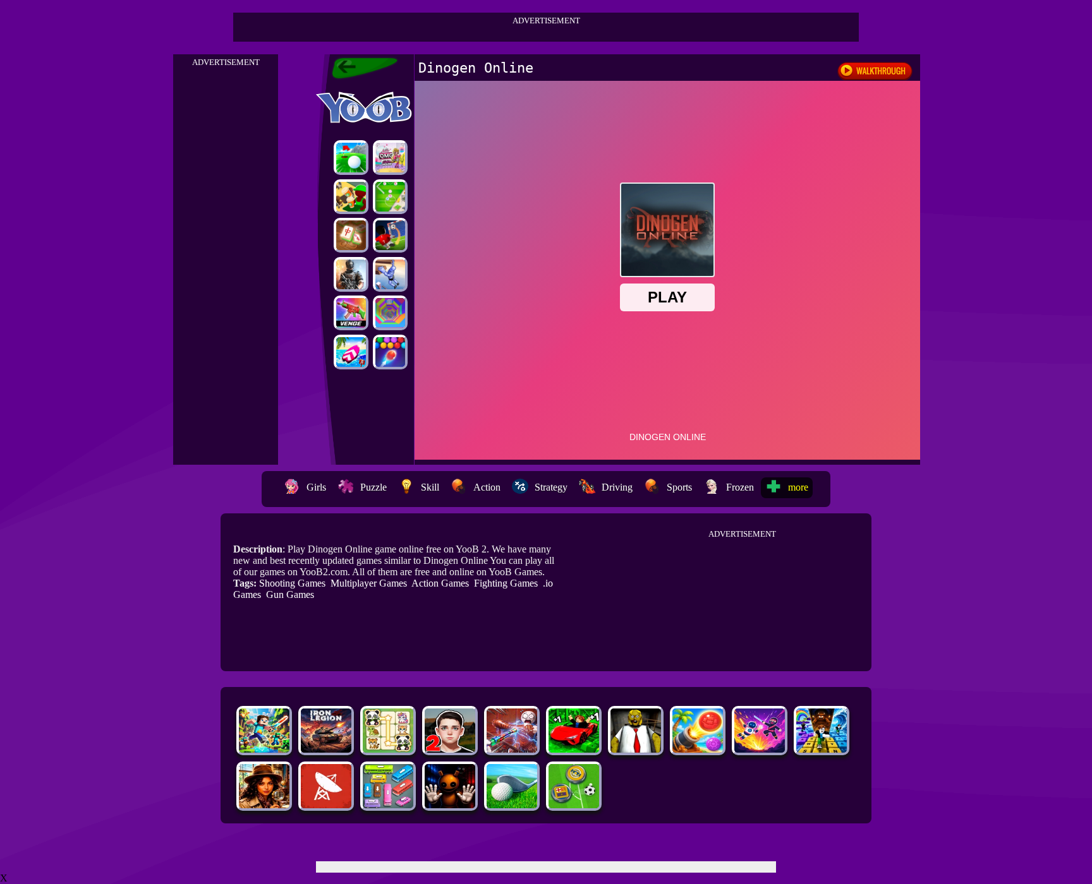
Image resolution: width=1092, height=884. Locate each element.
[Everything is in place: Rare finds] (264, 804)
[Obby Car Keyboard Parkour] (574, 749)
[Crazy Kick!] (390, 235)
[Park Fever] (388, 804)
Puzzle (373, 487)
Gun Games (290, 594)
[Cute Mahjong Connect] (388, 749)
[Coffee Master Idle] (351, 196)
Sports (679, 487)
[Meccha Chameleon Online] (512, 749)
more (798, 487)
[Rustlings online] (326, 804)
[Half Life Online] (351, 274)
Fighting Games (506, 583)
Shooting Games (292, 583)
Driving (617, 487)
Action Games (440, 583)
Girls (316, 487)
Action (486, 487)
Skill (430, 487)
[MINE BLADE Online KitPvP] (264, 749)
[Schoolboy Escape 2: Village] (450, 749)
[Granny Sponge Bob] (635, 749)
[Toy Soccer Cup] (574, 804)
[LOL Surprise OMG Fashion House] (390, 157)
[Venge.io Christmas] (351, 313)
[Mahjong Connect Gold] (351, 235)
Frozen (740, 487)
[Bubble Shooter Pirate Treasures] (697, 749)
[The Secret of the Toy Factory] (450, 804)
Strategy (551, 487)
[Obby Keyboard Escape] (821, 749)
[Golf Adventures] (351, 157)
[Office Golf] (512, 804)
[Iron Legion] (326, 749)
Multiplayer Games (369, 583)
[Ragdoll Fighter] (759, 749)
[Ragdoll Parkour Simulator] (390, 274)
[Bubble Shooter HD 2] (390, 352)
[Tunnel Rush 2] (390, 313)
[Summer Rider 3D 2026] (351, 352)
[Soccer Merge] (390, 196)
